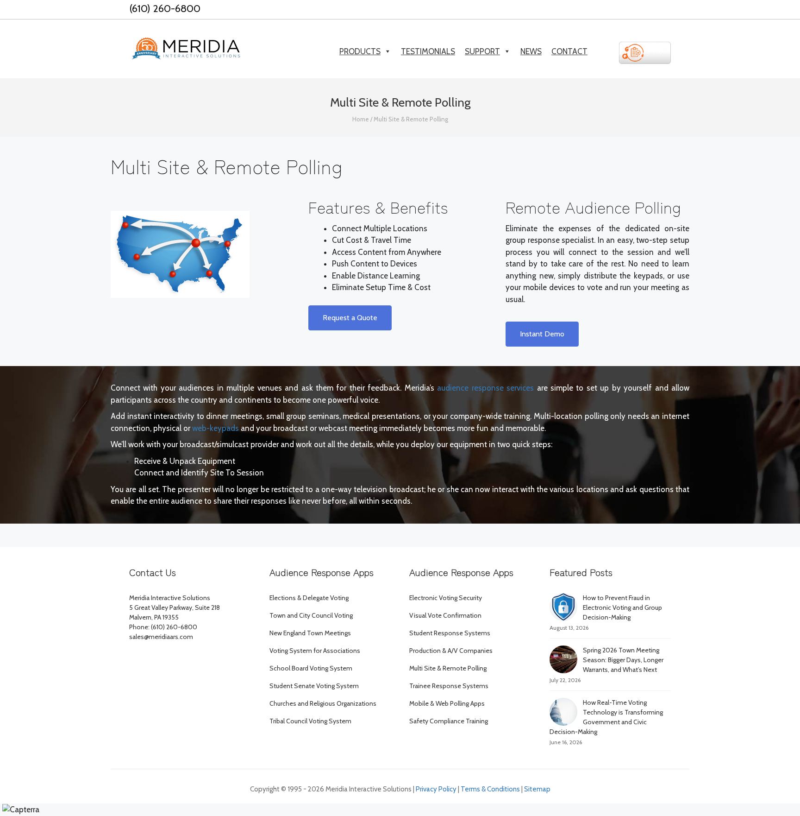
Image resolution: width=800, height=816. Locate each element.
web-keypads (215, 428)
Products (360, 51)
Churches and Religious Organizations (322, 703)
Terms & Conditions (490, 789)
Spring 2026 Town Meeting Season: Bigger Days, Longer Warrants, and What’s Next (623, 660)
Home (360, 119)
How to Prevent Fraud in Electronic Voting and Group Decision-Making (622, 607)
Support (482, 51)
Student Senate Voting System (314, 686)
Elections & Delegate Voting (309, 598)
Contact (569, 51)
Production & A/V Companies (451, 650)
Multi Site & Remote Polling (448, 668)
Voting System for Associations (314, 650)
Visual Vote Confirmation (445, 615)
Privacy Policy (436, 789)
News (531, 51)
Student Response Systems (449, 633)
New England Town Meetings (310, 633)
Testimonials (428, 51)
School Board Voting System (310, 668)
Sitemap (537, 789)
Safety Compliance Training (448, 721)
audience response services (485, 387)
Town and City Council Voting (311, 615)
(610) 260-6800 (164, 8)
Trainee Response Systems (448, 686)
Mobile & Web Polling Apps (447, 703)
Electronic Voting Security (445, 598)
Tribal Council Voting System (310, 721)
